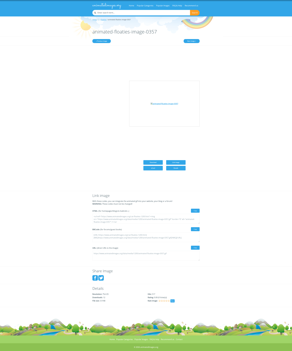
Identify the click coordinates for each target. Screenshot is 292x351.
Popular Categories (145, 5)
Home (131, 5)
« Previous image (101, 41)
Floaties (103, 20)
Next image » (191, 41)
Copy (195, 211)
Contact (179, 339)
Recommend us (191, 5)
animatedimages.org (106, 5)
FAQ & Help (177, 5)
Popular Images (163, 5)
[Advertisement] (109, 83)
